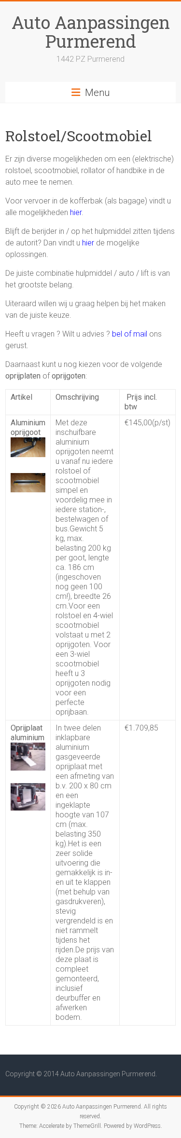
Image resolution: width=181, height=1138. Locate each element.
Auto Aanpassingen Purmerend (91, 32)
